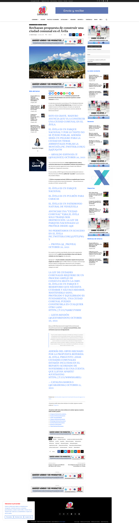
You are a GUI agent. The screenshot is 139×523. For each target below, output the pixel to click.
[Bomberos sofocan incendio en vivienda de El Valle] (105, 142)
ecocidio (57, 441)
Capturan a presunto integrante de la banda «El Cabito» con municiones (35, 117)
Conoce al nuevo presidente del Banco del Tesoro (56, 465)
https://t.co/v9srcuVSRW (65, 310)
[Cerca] (33, 502)
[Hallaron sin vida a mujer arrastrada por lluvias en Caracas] (105, 127)
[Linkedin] (58, 93)
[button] (106, 19)
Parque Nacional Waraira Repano (75, 445)
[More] (83, 34)
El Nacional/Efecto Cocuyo (59, 437)
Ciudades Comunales (62, 439)
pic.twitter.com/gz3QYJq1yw (67, 148)
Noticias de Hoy (78, 441)
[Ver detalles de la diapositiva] (100, 186)
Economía (40, 24)
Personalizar (9, 517)
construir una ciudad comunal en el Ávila (74, 439)
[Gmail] (67, 93)
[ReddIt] (78, 451)
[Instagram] (99, 1)
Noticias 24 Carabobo (70, 441)
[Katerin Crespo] (37, 142)
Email (88, 54)
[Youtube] (107, 1)
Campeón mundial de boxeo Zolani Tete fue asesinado (95, 202)
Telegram (55, 405)
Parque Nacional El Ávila (63, 445)
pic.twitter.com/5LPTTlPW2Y (66, 238)
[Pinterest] (101, 1)
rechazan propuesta (63, 447)
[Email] (82, 451)
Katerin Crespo (33, 34)
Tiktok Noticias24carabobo (57, 426)
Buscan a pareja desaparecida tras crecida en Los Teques (95, 134)
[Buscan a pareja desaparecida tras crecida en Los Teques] (105, 135)
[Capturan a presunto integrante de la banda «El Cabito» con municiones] (43, 115)
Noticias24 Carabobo (64, 443)
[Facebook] (97, 1)
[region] (19, 510)
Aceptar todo (28, 517)
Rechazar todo (18, 517)
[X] (105, 1)
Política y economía (33, 24)
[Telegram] (103, 1)
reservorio (70, 447)
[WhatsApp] (72, 451)
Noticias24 (57, 443)
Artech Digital (62, 521)
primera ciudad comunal (53, 447)
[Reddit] (55, 93)
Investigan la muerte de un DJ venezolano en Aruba (76, 465)
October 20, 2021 (75, 157)
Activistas (54, 439)
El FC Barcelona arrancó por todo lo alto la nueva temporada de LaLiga (95, 194)
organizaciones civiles (53, 445)
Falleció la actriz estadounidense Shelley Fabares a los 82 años (35, 107)
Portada (44, 24)
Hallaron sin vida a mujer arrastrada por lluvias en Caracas (95, 127)
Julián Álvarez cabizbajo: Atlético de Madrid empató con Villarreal (95, 210)
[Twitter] (53, 93)
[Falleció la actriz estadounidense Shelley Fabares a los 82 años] (43, 107)
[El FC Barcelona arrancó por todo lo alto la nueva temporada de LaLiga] (105, 194)
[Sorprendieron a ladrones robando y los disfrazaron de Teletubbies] (43, 97)
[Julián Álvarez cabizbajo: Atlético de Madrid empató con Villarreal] (105, 210)
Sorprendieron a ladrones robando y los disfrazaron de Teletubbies (35, 98)
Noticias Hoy (51, 443)
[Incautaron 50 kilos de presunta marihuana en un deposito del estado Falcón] (43, 126)
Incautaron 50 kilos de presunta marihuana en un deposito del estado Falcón (35, 128)
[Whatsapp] (64, 93)
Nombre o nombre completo (94, 49)
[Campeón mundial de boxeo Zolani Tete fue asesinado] (105, 202)
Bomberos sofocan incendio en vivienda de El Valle (95, 142)
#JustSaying (56, 374)
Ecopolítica (62, 441)
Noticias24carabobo (73, 443)
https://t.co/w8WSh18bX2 (65, 377)
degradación (51, 441)
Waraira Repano (77, 447)
